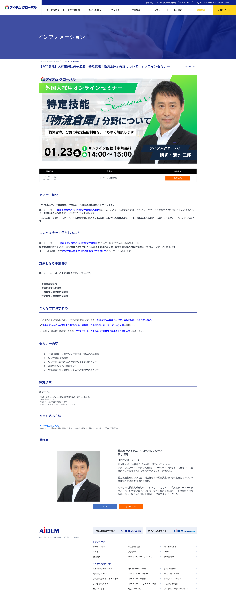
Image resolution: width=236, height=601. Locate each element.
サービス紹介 (53, 10)
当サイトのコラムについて (140, 556)
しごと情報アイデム (102, 583)
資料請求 (201, 10)
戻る (105, 506)
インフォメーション (73, 61)
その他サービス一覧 (137, 568)
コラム (157, 10)
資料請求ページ (100, 573)
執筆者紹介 (169, 556)
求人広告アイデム (172, 573)
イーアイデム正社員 (137, 578)
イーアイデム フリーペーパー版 (142, 583)
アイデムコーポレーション (176, 588)
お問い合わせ (224, 10)
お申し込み (131, 506)
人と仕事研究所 (171, 583)
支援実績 (136, 10)
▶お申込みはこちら (49, 425)
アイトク (115, 10)
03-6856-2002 (206, 2)
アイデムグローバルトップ (50, 61)
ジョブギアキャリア (173, 578)
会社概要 (178, 10)
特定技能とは (74, 10)
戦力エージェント (136, 588)
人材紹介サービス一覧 (102, 568)
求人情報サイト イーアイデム (106, 578)
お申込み (178, 178)
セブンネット (99, 588)
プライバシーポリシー (138, 573)
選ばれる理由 (94, 10)
